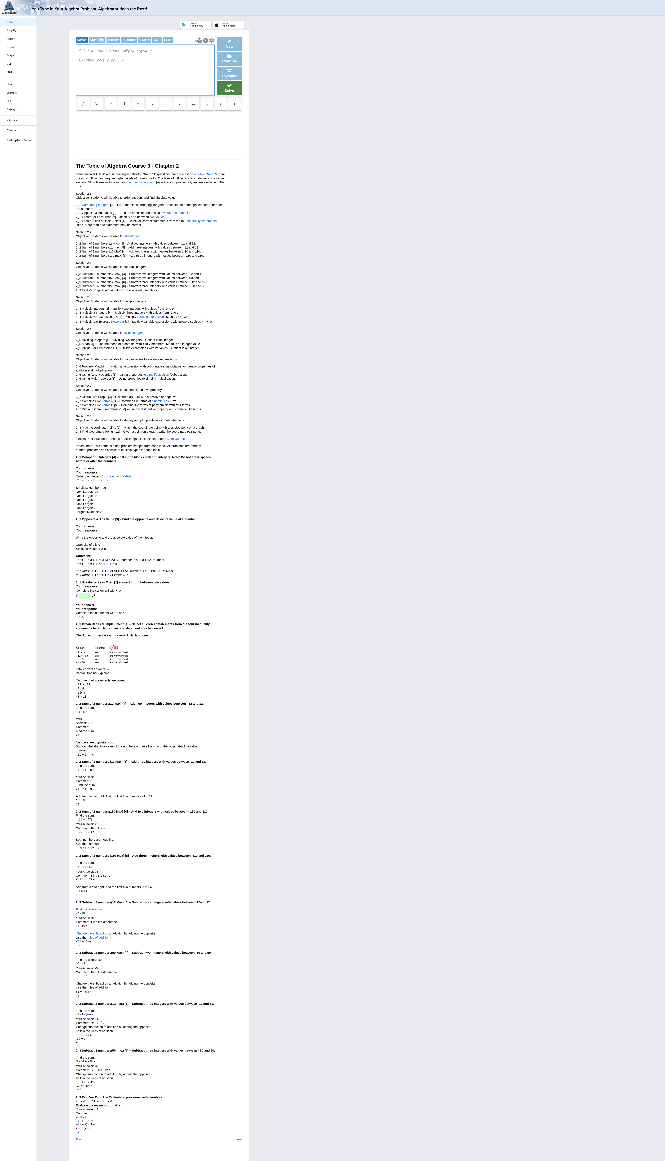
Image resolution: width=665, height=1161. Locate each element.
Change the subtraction (92, 933)
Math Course (176, 439)
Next (239, 1139)
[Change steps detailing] (211, 40)
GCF (9, 63)
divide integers (133, 333)
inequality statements (202, 221)
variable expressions (151, 316)
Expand (11, 47)
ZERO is (108, 564)
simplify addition (158, 374)
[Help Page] (205, 40)
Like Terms (102, 405)
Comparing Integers (95, 205)
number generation (140, 182)
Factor (11, 38)
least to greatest (120, 476)
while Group (206, 174)
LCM (9, 72)
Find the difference (89, 909)
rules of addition (98, 937)
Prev (79, 1139)
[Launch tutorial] (198, 40)
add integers (132, 236)
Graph (10, 55)
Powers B (117, 321)
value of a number (175, 213)
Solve (10, 22)
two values (157, 217)
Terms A (107, 401)
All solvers (13, 120)
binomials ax (160, 401)
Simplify (11, 30)
